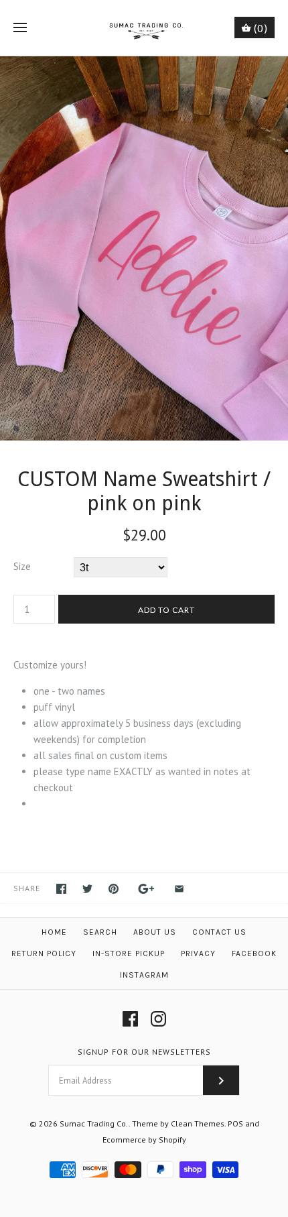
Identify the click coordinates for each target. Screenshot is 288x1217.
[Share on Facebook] (61, 889)
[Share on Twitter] (87, 889)
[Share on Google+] (146, 889)
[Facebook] (130, 1019)
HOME (54, 932)
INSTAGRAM (144, 975)
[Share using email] (179, 889)
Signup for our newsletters (144, 1052)
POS (235, 1123)
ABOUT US (154, 932)
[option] (144, 248)
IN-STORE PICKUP (128, 953)
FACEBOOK (254, 953)
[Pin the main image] (114, 889)
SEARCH (100, 932)
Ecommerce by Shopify (144, 1140)
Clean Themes (197, 1123)
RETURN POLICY (43, 953)
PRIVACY (198, 953)
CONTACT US (219, 932)
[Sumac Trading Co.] (144, 28)
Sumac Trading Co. (94, 1123)
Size (22, 566)
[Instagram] (158, 1019)
